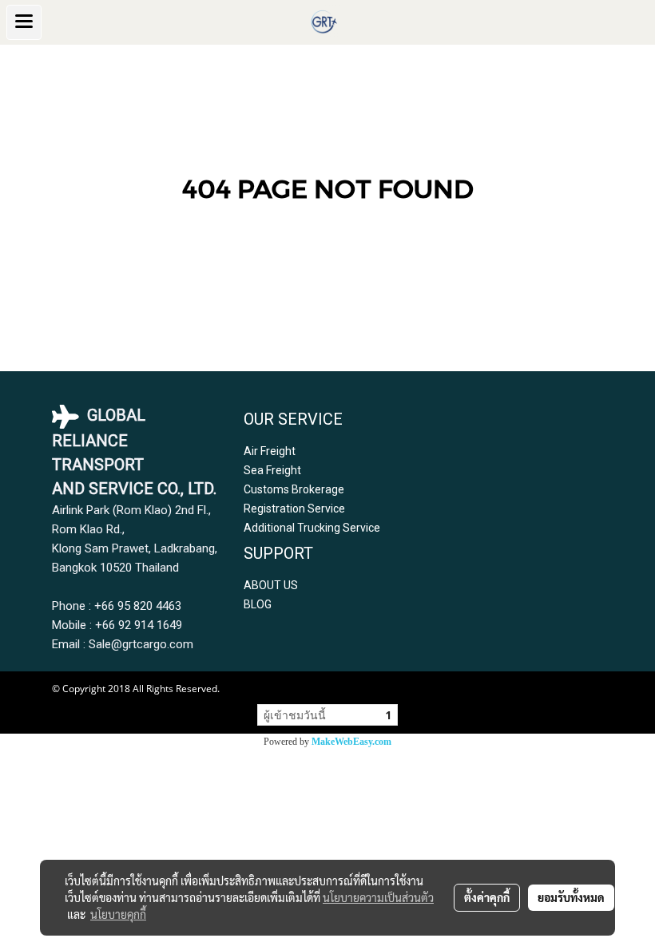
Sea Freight (272, 470)
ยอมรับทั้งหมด (571, 897)
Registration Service (294, 508)
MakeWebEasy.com (351, 741)
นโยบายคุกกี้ (118, 914)
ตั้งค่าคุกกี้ (487, 897)
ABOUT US (271, 585)
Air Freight (270, 451)
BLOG (258, 604)
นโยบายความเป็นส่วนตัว (378, 897)
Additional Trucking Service (312, 527)
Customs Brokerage (294, 489)
